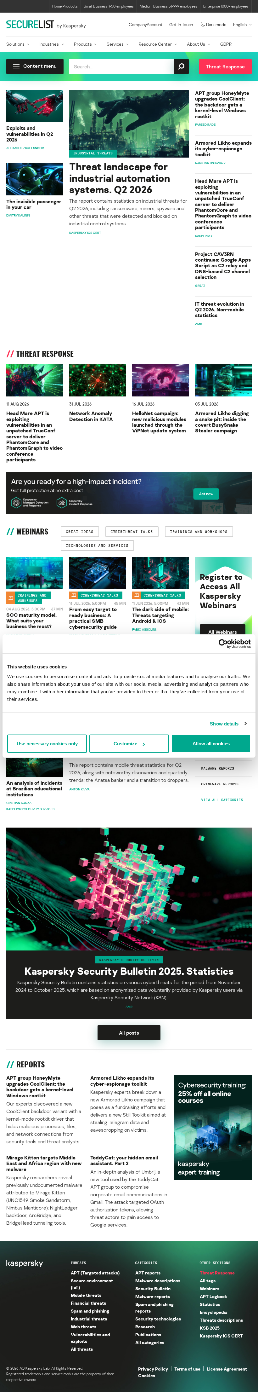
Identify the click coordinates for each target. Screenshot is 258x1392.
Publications (148, 1334)
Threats (78, 1263)
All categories (149, 1342)
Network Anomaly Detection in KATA (91, 416)
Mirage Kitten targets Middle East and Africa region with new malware (44, 1163)
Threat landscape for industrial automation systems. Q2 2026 (119, 178)
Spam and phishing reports (154, 1308)
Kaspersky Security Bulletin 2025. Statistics (129, 971)
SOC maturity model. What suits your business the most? (31, 620)
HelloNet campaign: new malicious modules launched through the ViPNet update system (159, 422)
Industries (49, 44)
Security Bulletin (153, 1288)
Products (83, 44)
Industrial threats (93, 153)
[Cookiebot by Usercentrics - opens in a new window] (223, 643)
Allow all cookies (211, 743)
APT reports (147, 1272)
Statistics (210, 1304)
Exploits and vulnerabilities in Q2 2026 (29, 133)
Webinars (209, 1288)
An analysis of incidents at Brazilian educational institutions (34, 788)
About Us (196, 44)
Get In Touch (181, 24)
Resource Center (155, 44)
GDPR (226, 44)
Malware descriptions (157, 1280)
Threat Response (217, 1272)
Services (115, 44)
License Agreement (227, 1369)
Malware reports (217, 768)
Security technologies (158, 1318)
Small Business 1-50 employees (109, 6)
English (240, 24)
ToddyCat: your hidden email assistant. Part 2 (124, 1160)
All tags (208, 1280)
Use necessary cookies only (47, 743)
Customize (125, 743)
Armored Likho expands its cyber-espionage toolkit (223, 148)
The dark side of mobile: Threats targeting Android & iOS (160, 615)
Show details (224, 723)
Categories (146, 1263)
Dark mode (216, 24)
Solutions (15, 44)
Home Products (65, 6)
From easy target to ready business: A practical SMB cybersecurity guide (93, 618)
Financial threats (88, 1303)
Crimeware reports (220, 784)
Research (145, 1326)
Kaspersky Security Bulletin (129, 960)
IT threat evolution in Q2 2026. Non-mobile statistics (219, 309)
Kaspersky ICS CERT (221, 1335)
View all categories (222, 800)
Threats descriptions (221, 1320)
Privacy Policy (153, 1369)
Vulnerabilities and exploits (90, 1338)
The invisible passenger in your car (33, 204)
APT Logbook (213, 1296)
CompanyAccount (146, 24)
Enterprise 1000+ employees (226, 6)
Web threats (83, 1326)
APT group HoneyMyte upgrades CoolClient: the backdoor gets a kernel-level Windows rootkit (222, 104)
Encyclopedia (213, 1312)
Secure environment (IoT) (92, 1284)
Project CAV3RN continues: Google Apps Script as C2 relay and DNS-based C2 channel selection (223, 265)
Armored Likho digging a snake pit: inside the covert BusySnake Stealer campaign (222, 422)
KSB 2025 (210, 1328)
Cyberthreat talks (99, 595)
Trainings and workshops (32, 598)
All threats (82, 1349)
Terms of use (187, 1369)
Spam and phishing (90, 1311)
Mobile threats (86, 1295)
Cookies (146, 1375)
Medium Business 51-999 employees (168, 6)
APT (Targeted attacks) (95, 1272)
